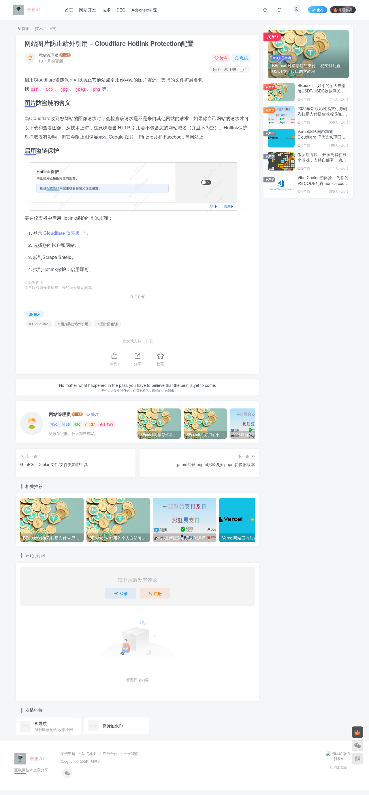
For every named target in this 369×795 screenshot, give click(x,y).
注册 (158, 593)
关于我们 (131, 753)
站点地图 (89, 753)
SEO (121, 10)
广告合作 (110, 753)
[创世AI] (31, 758)
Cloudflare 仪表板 (65, 233)
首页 (69, 10)
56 (68, 424)
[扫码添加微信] (357, 745)
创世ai (95, 761)
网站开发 (87, 10)
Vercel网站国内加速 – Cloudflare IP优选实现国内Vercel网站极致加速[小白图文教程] (322, 139)
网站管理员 (48, 55)
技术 (106, 10)
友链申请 (68, 753)
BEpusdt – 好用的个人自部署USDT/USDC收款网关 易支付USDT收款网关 (322, 90)
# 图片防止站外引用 (73, 323)
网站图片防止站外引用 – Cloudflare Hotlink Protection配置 (109, 43)
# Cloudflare (38, 323)
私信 (244, 58)
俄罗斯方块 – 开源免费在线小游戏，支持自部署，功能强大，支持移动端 (322, 160)
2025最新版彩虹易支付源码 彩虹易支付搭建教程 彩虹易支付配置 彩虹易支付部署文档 (322, 116)
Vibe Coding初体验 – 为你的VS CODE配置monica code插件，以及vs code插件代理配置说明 (323, 186)
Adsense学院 (144, 10)
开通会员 (345, 9)
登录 (124, 593)
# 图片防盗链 (107, 323)
